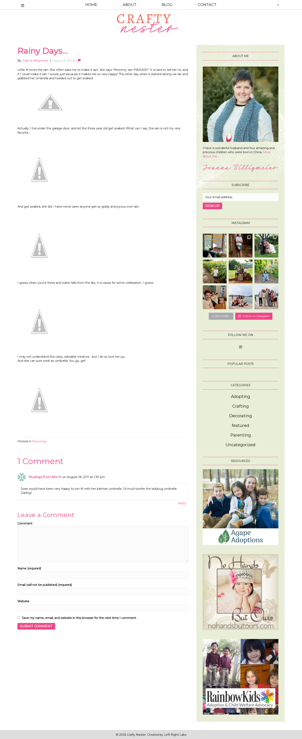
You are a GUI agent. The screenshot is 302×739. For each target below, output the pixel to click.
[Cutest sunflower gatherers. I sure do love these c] (240, 271)
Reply (182, 503)
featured (240, 425)
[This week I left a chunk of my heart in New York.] (266, 245)
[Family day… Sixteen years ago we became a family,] (266, 271)
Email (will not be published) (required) (44, 585)
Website (23, 601)
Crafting (240, 406)
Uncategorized (240, 444)
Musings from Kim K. (45, 477)
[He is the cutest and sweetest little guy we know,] (215, 271)
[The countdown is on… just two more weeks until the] (240, 297)
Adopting (240, 396)
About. (130, 4)
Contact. (207, 4)
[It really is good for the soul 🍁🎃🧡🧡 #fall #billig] (215, 245)
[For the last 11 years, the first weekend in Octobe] (215, 297)
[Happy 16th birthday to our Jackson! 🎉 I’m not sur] (240, 245)
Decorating (240, 415)
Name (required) (29, 568)
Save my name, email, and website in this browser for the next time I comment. (79, 618)
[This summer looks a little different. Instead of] (266, 297)
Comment (24, 523)
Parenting (39, 441)
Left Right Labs (175, 735)
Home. (91, 4)
